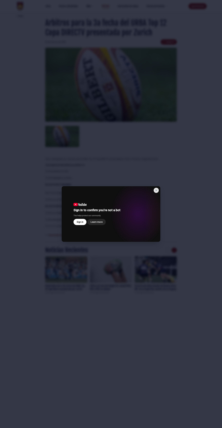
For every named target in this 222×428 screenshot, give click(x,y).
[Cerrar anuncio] (156, 190)
